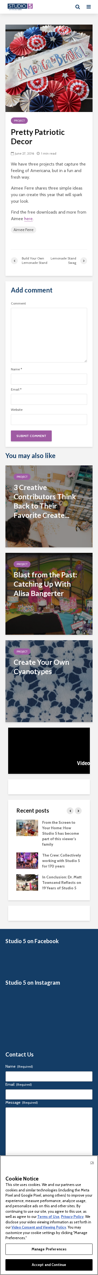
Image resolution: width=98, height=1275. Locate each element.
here (28, 218)
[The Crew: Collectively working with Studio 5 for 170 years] (27, 860)
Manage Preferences (49, 1249)
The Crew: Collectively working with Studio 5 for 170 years (61, 861)
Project (19, 120)
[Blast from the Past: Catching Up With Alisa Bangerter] (49, 593)
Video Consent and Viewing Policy (38, 1227)
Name (16, 369)
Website (17, 409)
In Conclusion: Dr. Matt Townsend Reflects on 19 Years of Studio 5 (62, 882)
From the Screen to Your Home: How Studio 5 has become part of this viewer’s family (60, 833)
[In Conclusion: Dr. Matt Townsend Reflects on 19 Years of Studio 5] (27, 881)
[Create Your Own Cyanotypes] (49, 680)
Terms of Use (48, 1216)
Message (21, 1102)
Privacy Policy (72, 1216)
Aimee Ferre (23, 229)
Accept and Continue (49, 1264)
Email (16, 389)
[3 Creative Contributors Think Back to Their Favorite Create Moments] (49, 506)
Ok (92, 1162)
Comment (18, 303)
